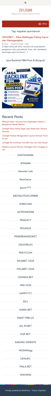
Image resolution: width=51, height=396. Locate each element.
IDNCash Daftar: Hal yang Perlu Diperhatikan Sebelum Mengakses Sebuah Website (23, 123)
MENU (44, 24)
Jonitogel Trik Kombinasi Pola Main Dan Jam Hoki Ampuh (25, 142)
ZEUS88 (25, 10)
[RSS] (25, 3)
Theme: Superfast (39, 390)
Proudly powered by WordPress (17, 390)
